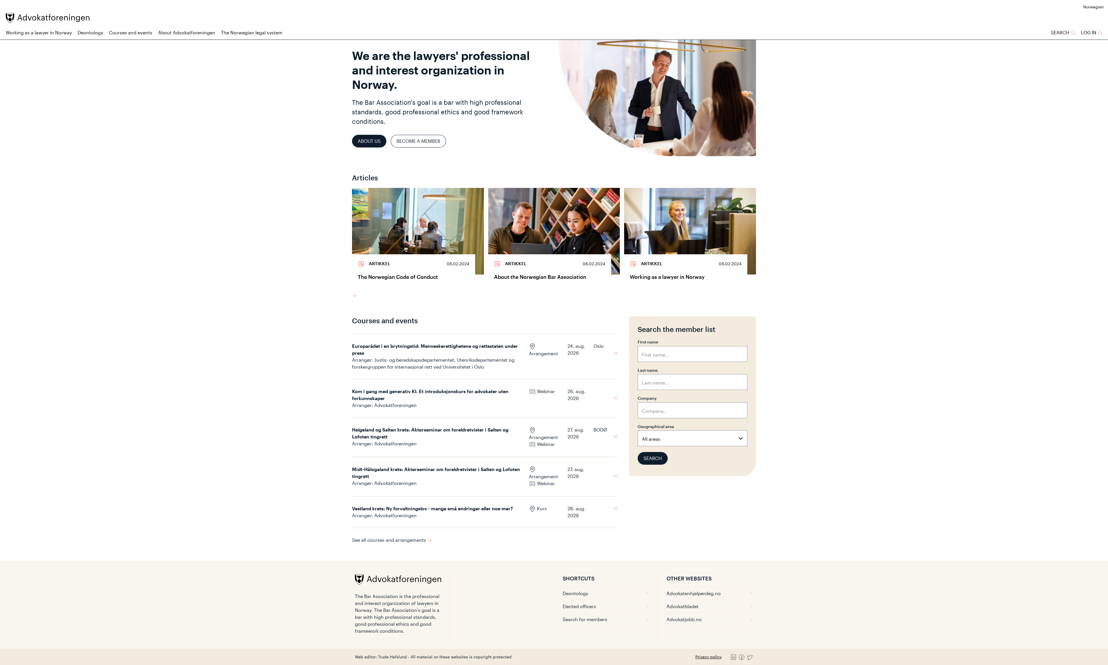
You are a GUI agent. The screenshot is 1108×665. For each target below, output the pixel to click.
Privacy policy (708, 656)
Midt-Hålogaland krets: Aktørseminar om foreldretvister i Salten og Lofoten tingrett (436, 472)
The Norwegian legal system (251, 32)
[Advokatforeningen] (47, 18)
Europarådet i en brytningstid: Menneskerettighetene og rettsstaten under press (435, 349)
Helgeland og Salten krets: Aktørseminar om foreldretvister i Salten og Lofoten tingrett (430, 433)
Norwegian (1093, 6)
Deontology (90, 32)
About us (369, 141)
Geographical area (656, 426)
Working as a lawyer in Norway (39, 32)
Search (652, 458)
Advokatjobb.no (684, 619)
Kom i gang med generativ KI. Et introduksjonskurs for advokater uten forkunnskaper (430, 394)
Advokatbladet (683, 606)
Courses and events (130, 32)
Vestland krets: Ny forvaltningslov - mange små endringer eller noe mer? (432, 508)
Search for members (585, 619)
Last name (648, 370)
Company (647, 398)
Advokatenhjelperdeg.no (694, 593)
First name (648, 341)
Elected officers (579, 606)
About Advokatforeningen (186, 32)
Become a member (418, 141)
